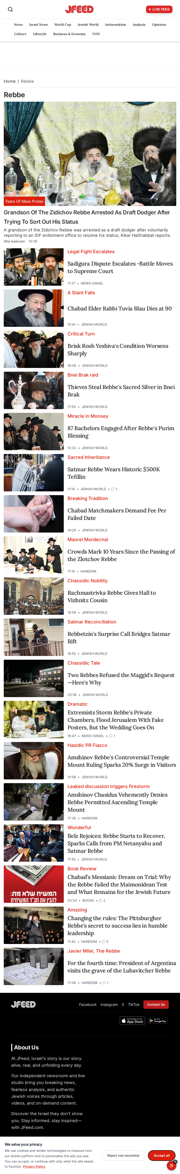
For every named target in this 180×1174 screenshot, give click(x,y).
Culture (20, 34)
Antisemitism (115, 24)
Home (10, 81)
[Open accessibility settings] (171, 1165)
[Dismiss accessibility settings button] (175, 1162)
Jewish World (88, 24)
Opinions (159, 24)
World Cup (62, 24)
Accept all (162, 1155)
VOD (96, 34)
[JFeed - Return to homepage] (23, 1004)
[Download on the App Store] (132, 1020)
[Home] (79, 9)
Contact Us (156, 1004)
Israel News (38, 24)
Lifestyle (40, 34)
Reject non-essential (123, 1155)
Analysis (139, 24)
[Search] (10, 9)
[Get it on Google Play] (158, 1020)
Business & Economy (69, 34)
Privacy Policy (34, 1166)
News (18, 24)
